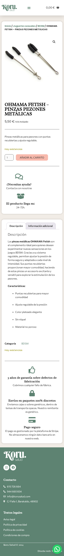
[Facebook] (13, 467)
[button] (29, 7)
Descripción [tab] (16, 225)
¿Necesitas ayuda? (19, 184)
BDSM (41, 26)
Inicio (8, 26)
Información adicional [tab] (40, 225)
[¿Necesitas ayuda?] (19, 176)
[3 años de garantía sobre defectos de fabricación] (32, 369)
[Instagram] (6, 467)
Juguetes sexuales (24, 26)
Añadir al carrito (32, 157)
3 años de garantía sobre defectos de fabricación (32, 379)
